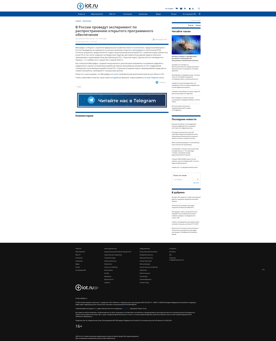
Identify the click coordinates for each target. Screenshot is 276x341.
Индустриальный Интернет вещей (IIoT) (117, 252)
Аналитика (143, 14)
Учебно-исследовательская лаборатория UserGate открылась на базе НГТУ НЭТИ (185, 223)
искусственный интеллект (148, 252)
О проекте (172, 249)
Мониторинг (108, 270)
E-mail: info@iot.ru (81, 298)
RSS (170, 255)
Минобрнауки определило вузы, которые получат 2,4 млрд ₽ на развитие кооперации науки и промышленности (186, 77)
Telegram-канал (157, 77)
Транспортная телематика (113, 255)
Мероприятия (97, 14)
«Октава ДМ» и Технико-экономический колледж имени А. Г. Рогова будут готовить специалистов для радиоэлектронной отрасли (185, 152)
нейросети (143, 270)
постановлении (137, 47)
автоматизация (145, 264)
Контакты (172, 252)
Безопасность (109, 279)
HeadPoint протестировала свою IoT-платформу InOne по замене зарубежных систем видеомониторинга (186, 85)
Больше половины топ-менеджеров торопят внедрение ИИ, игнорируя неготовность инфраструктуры (184, 126)
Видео (158, 14)
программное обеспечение (84, 39)
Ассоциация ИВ (189, 14)
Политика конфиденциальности (176, 259)
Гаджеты (107, 282)
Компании (127, 14)
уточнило (114, 74)
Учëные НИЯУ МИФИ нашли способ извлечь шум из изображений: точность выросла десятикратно (185, 161)
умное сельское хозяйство (149, 267)
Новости (81, 14)
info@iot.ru (126, 308)
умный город (144, 282)
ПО (97, 39)
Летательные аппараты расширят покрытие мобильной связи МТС (183, 206)
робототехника (145, 273)
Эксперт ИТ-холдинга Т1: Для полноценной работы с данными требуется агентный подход (186, 199)
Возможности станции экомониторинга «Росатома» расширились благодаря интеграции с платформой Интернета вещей (185, 231)
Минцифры (103, 39)
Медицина (107, 276)
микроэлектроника (146, 258)
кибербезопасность (146, 255)
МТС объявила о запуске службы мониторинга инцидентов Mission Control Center (186, 100)
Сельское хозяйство (111, 267)
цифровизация (145, 249)
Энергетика (108, 264)
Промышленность (110, 261)
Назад (79, 87)
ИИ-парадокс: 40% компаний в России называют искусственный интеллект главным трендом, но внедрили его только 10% (184, 215)
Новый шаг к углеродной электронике (185, 167)
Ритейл (106, 273)
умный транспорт (146, 261)
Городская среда (109, 258)
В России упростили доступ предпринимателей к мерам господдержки (181, 108)
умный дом (144, 276)
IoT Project (169, 9)
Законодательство (110, 249)
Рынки (173, 14)
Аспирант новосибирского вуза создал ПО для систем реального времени (186, 92)
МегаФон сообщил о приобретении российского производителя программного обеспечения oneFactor (185, 58)
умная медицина (145, 279)
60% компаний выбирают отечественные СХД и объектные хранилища (186, 144)
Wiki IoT (112, 14)
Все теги (196, 183)
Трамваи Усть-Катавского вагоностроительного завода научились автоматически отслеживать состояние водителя (185, 68)
